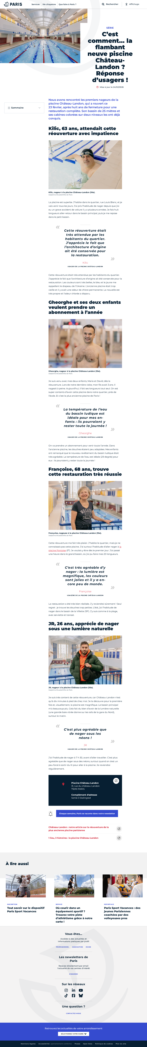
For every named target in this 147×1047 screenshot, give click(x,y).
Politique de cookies (104, 1044)
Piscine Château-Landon (85, 783)
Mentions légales (28, 1044)
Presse (77, 1044)
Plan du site (121, 1044)
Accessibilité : (55, 1044)
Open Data (87, 1044)
